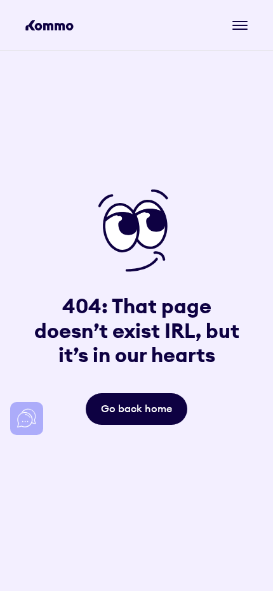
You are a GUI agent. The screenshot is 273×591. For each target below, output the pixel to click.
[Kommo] (49, 25)
